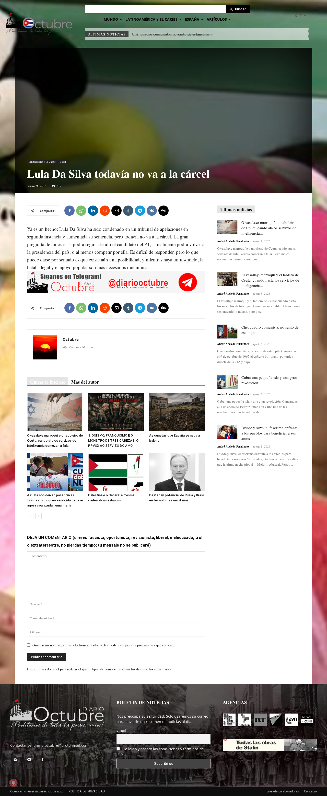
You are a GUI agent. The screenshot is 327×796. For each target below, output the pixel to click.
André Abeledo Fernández (233, 241)
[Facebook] (69, 211)
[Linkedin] (93, 211)
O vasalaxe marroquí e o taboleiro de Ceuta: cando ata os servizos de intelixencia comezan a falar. (55, 440)
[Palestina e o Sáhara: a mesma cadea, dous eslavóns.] (116, 472)
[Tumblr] (128, 211)
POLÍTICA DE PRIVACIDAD (87, 791)
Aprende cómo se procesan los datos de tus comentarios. (131, 669)
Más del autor (85, 382)
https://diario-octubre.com (78, 347)
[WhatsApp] (81, 211)
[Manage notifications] (13, 783)
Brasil (63, 161)
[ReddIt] (105, 211)
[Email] (116, 211)
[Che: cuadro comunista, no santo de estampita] (227, 331)
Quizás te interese (47, 382)
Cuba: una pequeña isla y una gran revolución (170, 34)
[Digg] (163, 211)
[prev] (297, 34)
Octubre (71, 339)
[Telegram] (140, 211)
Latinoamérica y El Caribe (42, 161)
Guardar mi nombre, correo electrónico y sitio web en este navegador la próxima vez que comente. (103, 645)
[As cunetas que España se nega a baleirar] (177, 412)
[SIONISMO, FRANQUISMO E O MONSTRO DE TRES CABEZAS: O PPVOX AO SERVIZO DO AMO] (116, 412)
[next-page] (38, 516)
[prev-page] (30, 516)
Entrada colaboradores (282, 791)
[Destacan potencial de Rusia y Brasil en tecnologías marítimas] (177, 472)
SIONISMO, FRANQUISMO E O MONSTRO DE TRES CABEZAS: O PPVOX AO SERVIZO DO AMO (113, 440)
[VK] (152, 211)
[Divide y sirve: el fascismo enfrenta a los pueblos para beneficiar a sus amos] (227, 432)
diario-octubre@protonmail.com (60, 745)
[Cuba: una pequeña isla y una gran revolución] (227, 382)
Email (121, 730)
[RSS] (15, 760)
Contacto (310, 791)
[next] (305, 34)
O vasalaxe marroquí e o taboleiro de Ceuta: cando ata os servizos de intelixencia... (268, 228)
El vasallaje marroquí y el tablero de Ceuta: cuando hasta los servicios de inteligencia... (270, 280)
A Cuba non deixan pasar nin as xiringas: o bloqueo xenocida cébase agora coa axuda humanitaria (55, 500)
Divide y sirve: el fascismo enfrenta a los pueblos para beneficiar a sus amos (269, 433)
